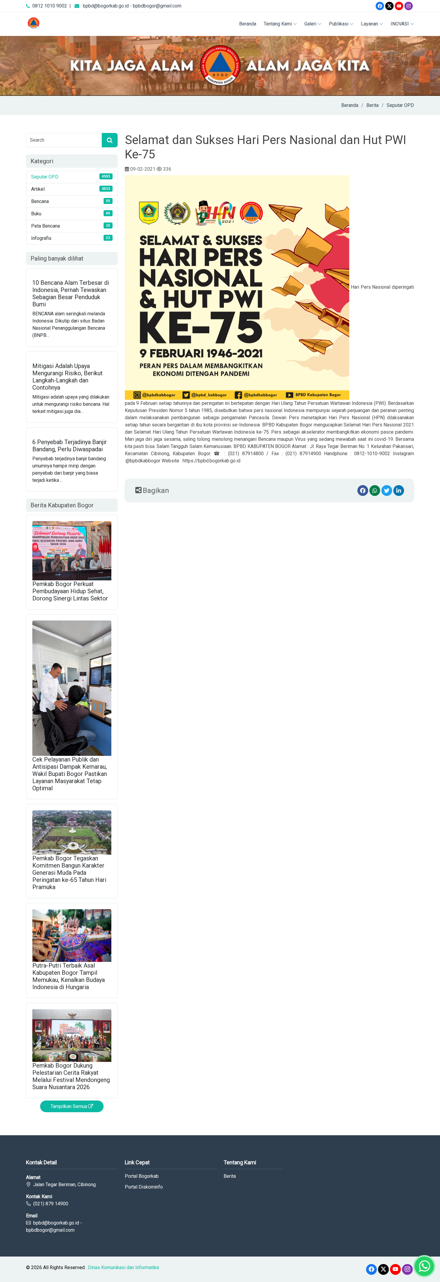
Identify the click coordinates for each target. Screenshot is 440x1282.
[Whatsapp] (374, 490)
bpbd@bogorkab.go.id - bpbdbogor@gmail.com (132, 6)
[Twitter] (389, 6)
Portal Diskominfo (144, 1187)
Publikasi (338, 24)
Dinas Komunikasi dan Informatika (123, 1267)
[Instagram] (408, 6)
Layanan (369, 24)
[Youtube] (399, 6)
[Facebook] (380, 6)
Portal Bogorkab (142, 1176)
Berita (372, 105)
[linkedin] (398, 490)
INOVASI (400, 24)
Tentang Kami (278, 24)
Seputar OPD (400, 105)
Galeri (310, 24)
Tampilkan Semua (69, 1106)
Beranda (247, 24)
